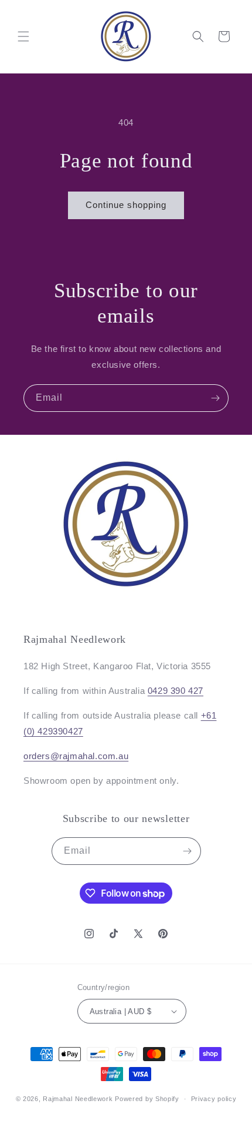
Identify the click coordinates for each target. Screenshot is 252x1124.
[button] (23, 36)
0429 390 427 (175, 691)
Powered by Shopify (147, 1098)
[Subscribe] (215, 398)
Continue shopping (126, 205)
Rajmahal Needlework (78, 1098)
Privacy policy (214, 1098)
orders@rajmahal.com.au (75, 756)
